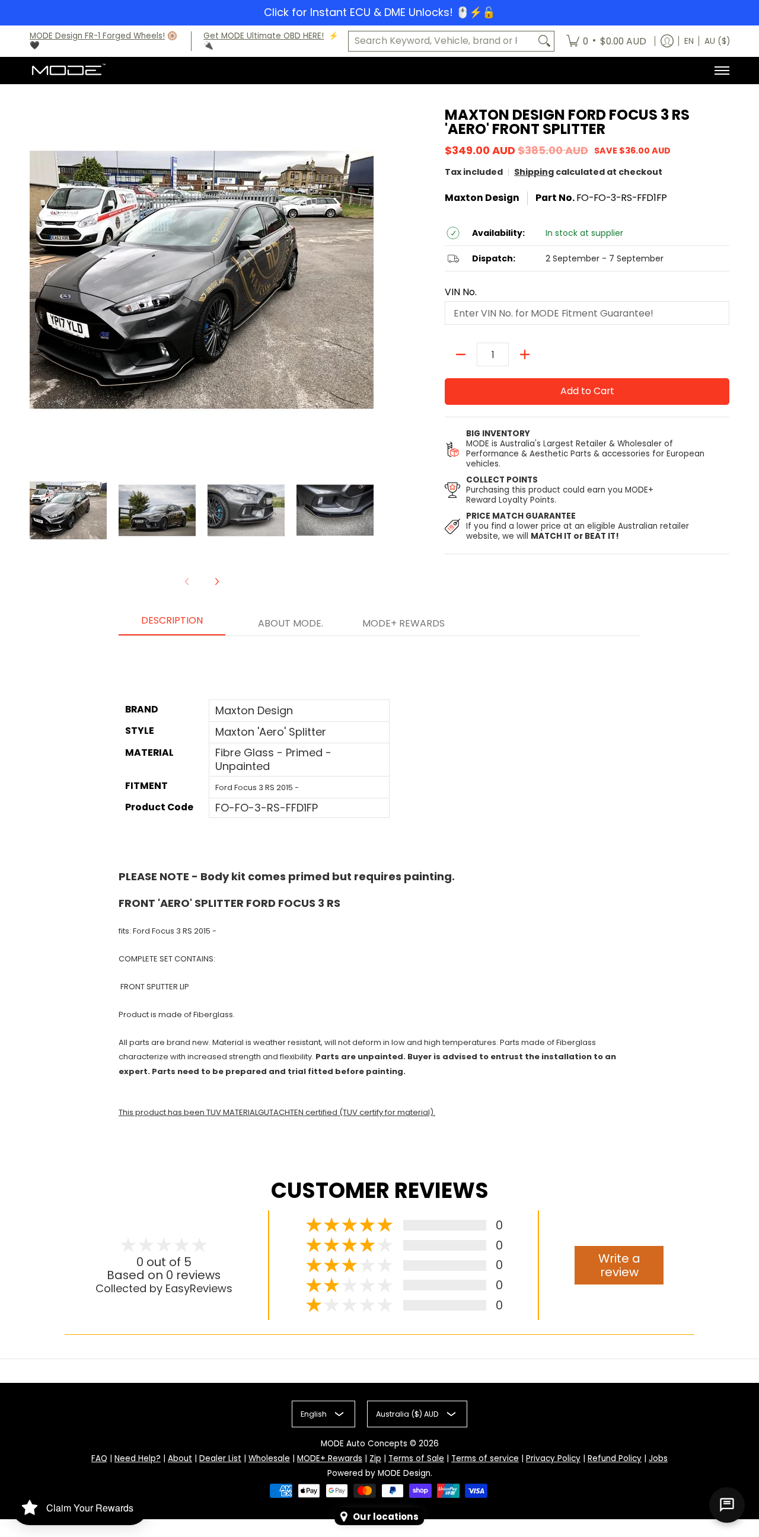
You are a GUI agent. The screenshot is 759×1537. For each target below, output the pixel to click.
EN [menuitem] (689, 41)
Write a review (619, 1265)
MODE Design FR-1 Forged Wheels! (97, 35)
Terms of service (485, 1458)
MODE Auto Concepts (364, 1443)
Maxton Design (482, 197)
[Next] (216, 581)
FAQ (99, 1458)
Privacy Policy (553, 1458)
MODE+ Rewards (329, 1458)
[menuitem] (606, 41)
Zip (375, 1458)
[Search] (544, 41)
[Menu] (721, 70)
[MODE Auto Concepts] (68, 70)
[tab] (172, 624)
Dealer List (220, 1458)
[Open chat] (727, 1505)
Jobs (658, 1458)
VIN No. (461, 292)
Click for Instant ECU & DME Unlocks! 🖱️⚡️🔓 (379, 12)
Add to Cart (587, 391)
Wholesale (269, 1458)
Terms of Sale (416, 1458)
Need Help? (137, 1458)
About (180, 1458)
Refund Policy (615, 1458)
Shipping (534, 172)
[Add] (525, 354)
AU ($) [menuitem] (717, 41)
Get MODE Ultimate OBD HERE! (263, 35)
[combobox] (442, 41)
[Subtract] (461, 354)
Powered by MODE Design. (379, 1473)
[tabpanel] (379, 884)
